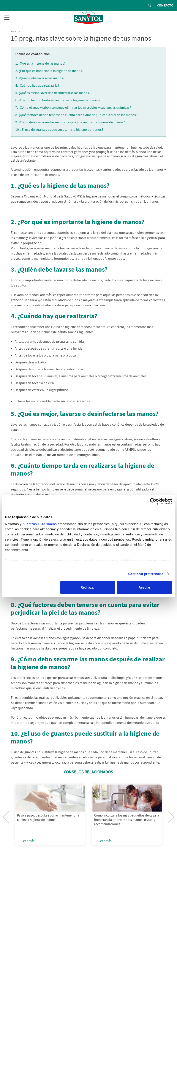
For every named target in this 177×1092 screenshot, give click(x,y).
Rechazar (88, 587)
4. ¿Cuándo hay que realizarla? (37, 85)
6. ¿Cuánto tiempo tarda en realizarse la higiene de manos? (57, 100)
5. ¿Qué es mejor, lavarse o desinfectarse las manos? (52, 93)
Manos (15, 31)
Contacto (165, 5)
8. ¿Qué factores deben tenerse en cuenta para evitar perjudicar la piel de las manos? (76, 115)
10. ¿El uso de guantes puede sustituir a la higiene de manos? (59, 129)
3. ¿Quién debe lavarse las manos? (40, 78)
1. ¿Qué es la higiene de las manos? (40, 63)
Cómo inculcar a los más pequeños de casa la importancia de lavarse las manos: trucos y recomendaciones (126, 819)
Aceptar (144, 587)
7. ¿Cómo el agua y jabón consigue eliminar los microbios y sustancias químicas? (73, 107)
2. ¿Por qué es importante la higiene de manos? (49, 71)
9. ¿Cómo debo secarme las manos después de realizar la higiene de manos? (70, 122)
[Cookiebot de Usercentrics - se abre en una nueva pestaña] (153, 501)
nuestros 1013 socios (40, 524)
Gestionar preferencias (145, 574)
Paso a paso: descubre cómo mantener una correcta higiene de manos (48, 817)
